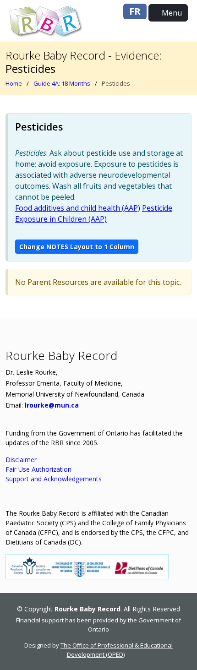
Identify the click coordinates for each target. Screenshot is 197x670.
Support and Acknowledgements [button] (53, 478)
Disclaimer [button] (21, 459)
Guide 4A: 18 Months (61, 83)
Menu (171, 13)
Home (13, 83)
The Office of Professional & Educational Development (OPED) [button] (116, 650)
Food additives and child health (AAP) (77, 208)
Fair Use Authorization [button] (38, 469)
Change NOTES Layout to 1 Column (76, 246)
